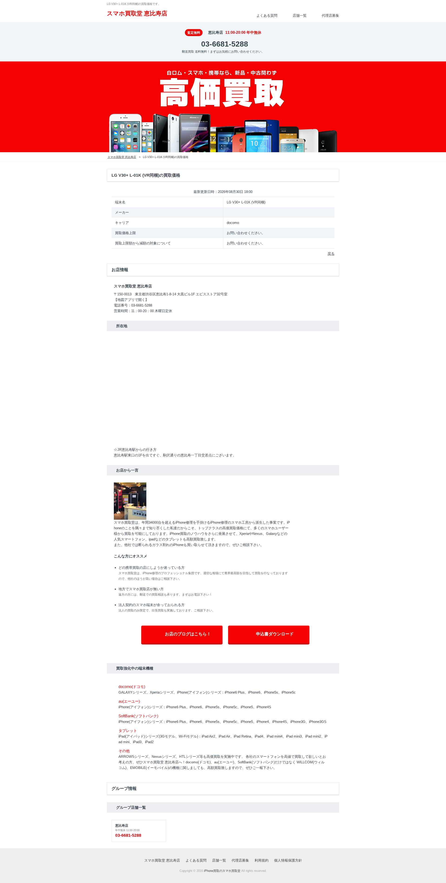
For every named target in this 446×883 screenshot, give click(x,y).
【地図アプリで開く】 (131, 300)
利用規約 (262, 860)
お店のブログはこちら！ (188, 634)
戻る (331, 254)
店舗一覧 (300, 15)
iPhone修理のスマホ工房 (229, 522)
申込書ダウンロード (275, 634)
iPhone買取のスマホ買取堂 (222, 871)
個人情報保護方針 (288, 860)
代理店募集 (330, 15)
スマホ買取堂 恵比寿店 (137, 13)
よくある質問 (266, 15)
